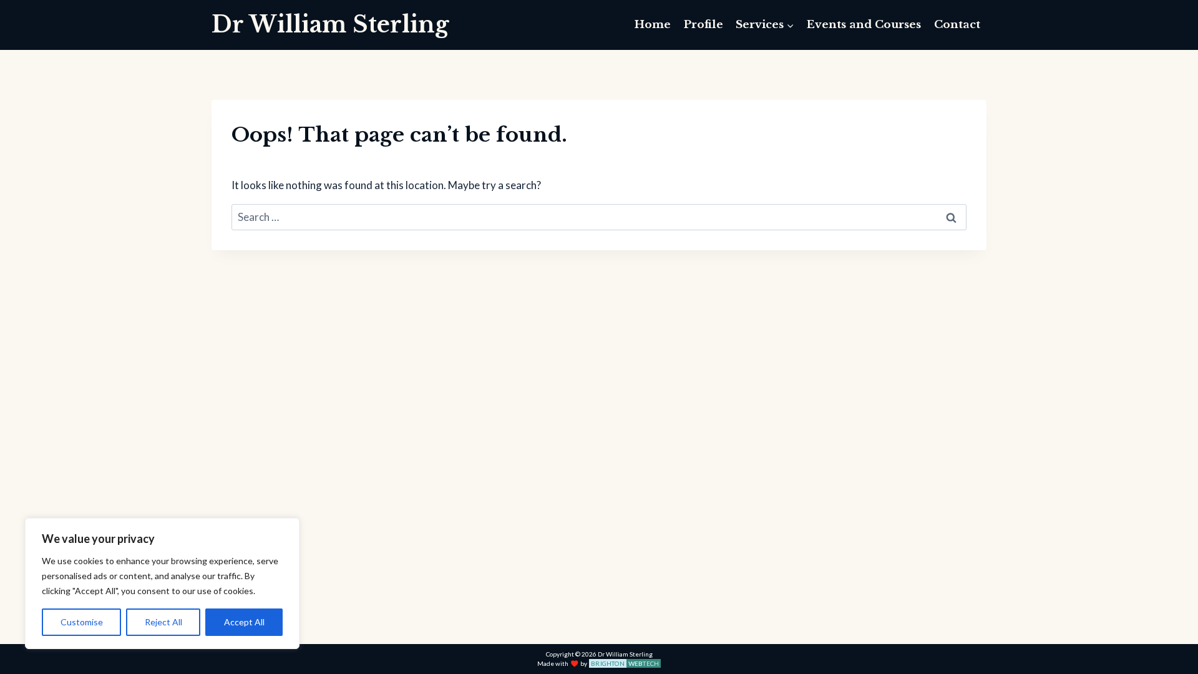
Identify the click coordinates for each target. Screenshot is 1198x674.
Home (653, 24)
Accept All (244, 622)
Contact (957, 24)
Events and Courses (864, 24)
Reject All (163, 622)
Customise (82, 622)
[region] (162, 583)
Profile (703, 24)
